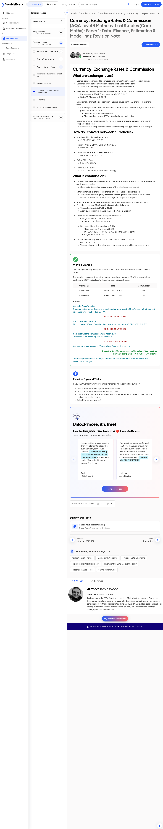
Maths (84, 13)
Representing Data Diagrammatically (120, 564)
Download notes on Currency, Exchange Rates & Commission (117, 626)
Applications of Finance (82, 558)
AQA (94, 13)
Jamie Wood (99, 53)
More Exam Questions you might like (93, 551)
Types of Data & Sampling (133, 558)
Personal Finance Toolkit (82, 569)
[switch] (159, 825)
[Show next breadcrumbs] (158, 13)
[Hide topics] (66, 12)
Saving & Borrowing (107, 569)
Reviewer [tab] (98, 581)
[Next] (156, 459)
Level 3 (73, 13)
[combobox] (104, 4)
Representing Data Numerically (85, 564)
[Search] (128, 4)
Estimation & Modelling (107, 558)
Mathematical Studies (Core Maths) (119, 13)
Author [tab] (79, 581)
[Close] (70, 626)
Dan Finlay (100, 56)
